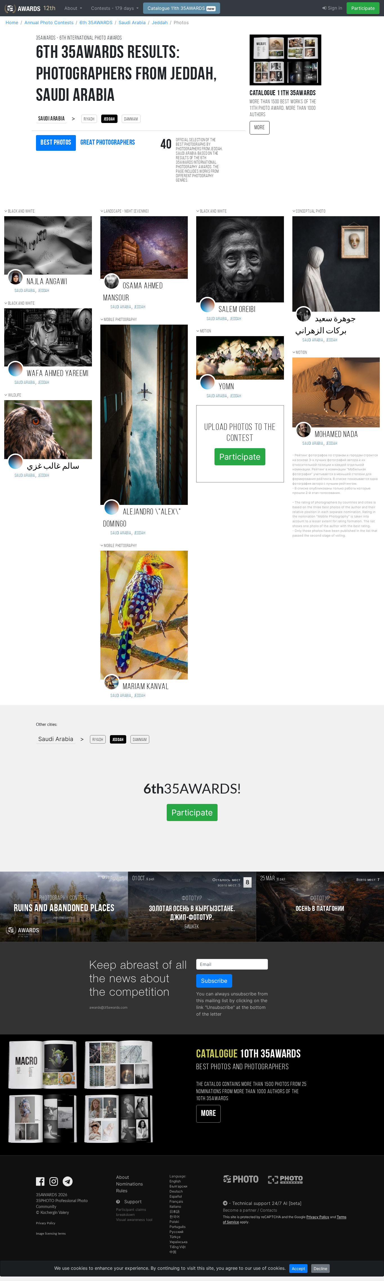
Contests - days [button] (113, 8)
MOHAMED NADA (336, 435)
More (259, 128)
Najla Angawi (47, 282)
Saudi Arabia (51, 119)
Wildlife (14, 395)
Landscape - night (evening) (126, 211)
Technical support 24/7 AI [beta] (267, 1203)
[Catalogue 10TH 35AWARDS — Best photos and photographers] (80, 1091)
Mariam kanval (146, 687)
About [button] (71, 8)
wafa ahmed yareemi (58, 374)
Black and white (21, 211)
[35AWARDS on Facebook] (40, 1183)
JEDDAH (331, 443)
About (122, 1177)
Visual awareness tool (134, 1220)
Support (133, 1201)
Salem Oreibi (237, 310)
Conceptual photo (311, 211)
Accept (298, 1268)
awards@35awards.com (108, 1007)
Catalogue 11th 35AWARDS (181, 8)
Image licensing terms (51, 1233)
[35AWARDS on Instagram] (53, 1183)
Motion (205, 331)
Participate (363, 8)
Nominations (129, 1184)
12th (48, 8)
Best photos (55, 143)
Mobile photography (120, 320)
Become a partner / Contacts (250, 1210)
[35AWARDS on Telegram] (68, 1183)
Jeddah (43, 382)
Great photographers (107, 143)
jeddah (43, 291)
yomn (226, 387)
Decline (320, 1268)
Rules (121, 1190)
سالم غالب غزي (53, 466)
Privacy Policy (45, 1223)
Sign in (334, 8)
